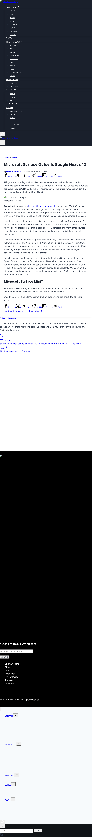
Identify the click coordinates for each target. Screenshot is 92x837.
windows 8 (36, 311)
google (16, 311)
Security (12, 62)
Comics (12, 14)
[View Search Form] (2, 134)
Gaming (12, 18)
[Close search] (2, 826)
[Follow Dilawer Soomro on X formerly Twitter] (1, 336)
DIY (11, 100)
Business (13, 35)
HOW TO (12, 94)
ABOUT (8, 800)
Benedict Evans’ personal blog (42, 206)
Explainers (13, 97)
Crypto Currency (15, 72)
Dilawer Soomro (13, 171)
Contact (12, 118)
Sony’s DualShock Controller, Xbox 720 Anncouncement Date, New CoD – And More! (40, 342)
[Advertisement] (46, 381)
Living (12, 21)
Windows (13, 45)
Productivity (14, 28)
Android (12, 52)
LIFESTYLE (9, 716)
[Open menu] (2, 142)
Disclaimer (10, 674)
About (8, 667)
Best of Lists (14, 86)
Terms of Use (11, 680)
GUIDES (8, 785)
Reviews (12, 76)
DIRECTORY (11, 103)
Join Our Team (14, 125)
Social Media (14, 31)
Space (12, 69)
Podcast (12, 128)
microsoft (25, 311)
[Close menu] (0, 709)
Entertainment (14, 11)
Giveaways (13, 83)
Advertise (13, 114)
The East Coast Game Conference (16, 349)
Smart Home (14, 59)
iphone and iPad (15, 55)
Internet (12, 65)
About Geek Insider (16, 111)
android (8, 311)
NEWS (9, 38)
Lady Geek (13, 24)
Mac (11, 48)
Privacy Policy (14, 121)
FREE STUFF (9, 775)
